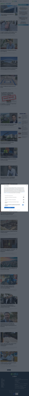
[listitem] (14, 195)
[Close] (26, 186)
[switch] (23, 197)
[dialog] (14, 198)
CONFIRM (9, 207)
